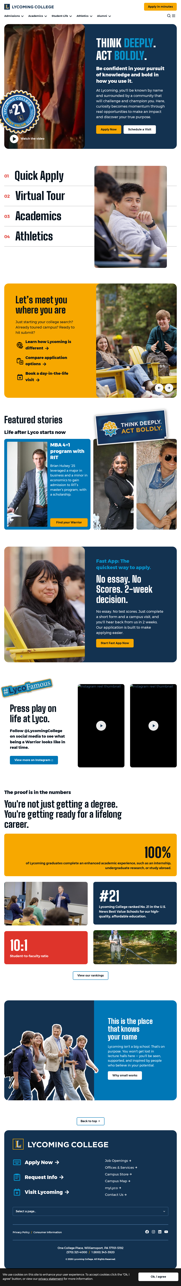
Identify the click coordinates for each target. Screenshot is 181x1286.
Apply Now (109, 129)
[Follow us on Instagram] (153, 1233)
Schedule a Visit (139, 129)
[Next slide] (169, 388)
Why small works (124, 1075)
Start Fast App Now (115, 643)
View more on (36, 760)
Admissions (12, 16)
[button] (51, 176)
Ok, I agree (158, 1276)
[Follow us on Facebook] (147, 1233)
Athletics (82, 16)
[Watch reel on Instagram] (101, 725)
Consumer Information (47, 1232)
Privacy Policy (21, 1232)
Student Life (60, 16)
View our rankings (90, 975)
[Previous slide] (159, 388)
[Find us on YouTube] (166, 1233)
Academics (35, 16)
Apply (160, 6)
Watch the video (32, 138)
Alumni (102, 16)
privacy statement (50, 1279)
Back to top (89, 1121)
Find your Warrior (69, 522)
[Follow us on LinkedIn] (160, 1233)
